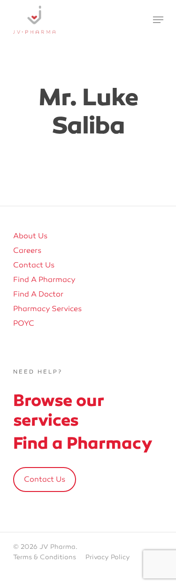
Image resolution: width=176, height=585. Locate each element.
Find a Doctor (38, 294)
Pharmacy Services (47, 308)
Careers (27, 250)
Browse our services (58, 410)
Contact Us (33, 265)
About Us (30, 236)
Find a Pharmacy (44, 279)
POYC (23, 323)
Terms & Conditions (44, 557)
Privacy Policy (107, 557)
